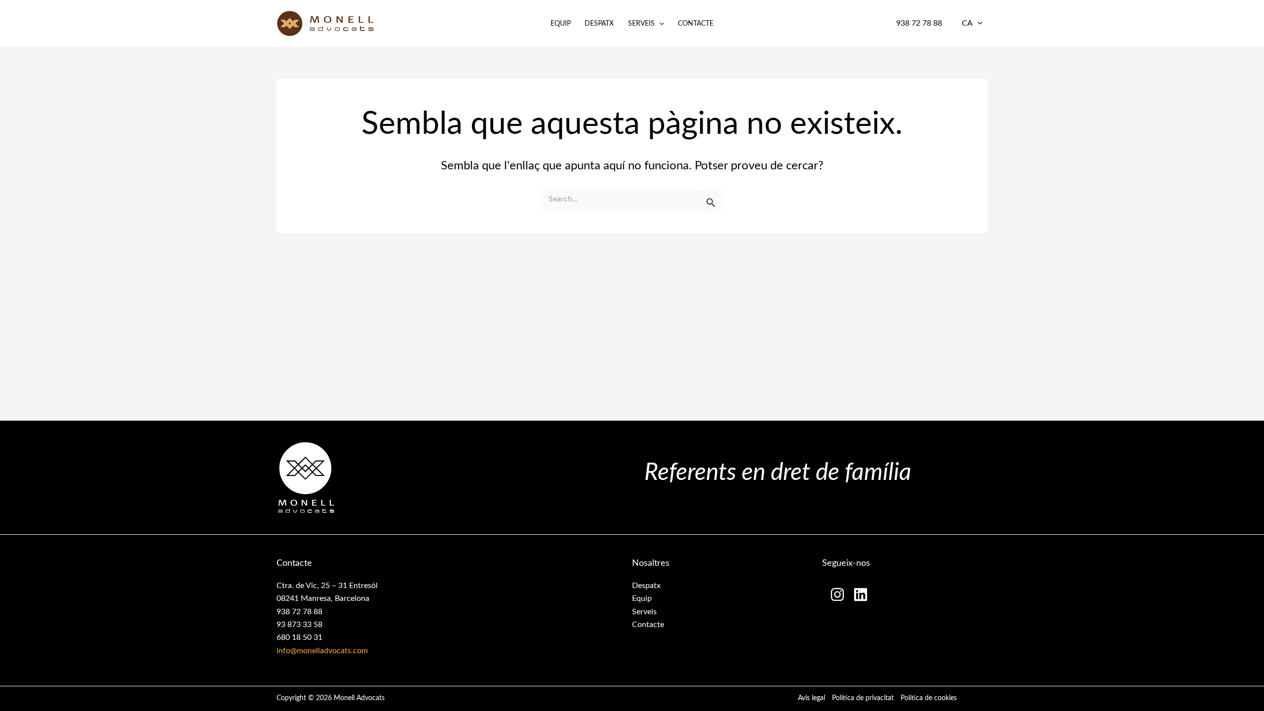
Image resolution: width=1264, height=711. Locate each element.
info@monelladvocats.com (322, 651)
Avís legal (811, 698)
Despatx (599, 23)
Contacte (695, 23)
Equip (561, 23)
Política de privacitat (863, 698)
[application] (659, 23)
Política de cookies (929, 698)
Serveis (641, 23)
